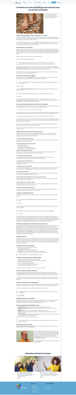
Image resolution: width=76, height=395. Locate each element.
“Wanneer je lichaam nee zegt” (27, 88)
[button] (25, 2)
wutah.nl (22, 295)
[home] (18, 3)
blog (30, 231)
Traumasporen (30, 77)
